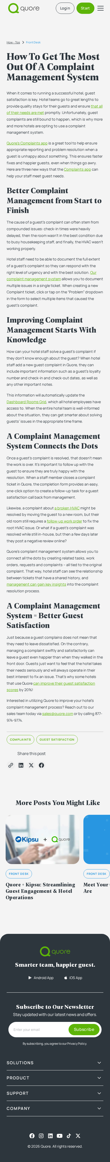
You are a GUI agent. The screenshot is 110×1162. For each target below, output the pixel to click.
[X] (78, 1136)
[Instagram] (41, 1136)
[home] (22, 8)
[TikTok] (69, 1136)
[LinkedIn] (50, 1136)
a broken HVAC (67, 508)
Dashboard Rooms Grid (26, 401)
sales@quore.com (57, 713)
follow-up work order (64, 521)
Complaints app (77, 169)
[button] (99, 8)
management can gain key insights (36, 584)
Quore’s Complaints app (27, 143)
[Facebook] (32, 1136)
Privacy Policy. (77, 1043)
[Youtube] (60, 1136)
